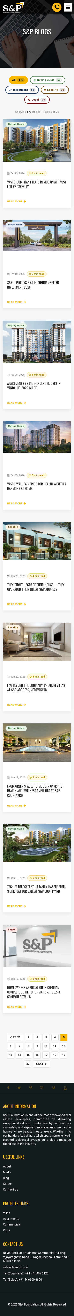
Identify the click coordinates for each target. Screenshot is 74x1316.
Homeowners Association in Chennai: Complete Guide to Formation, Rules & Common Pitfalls (33, 992)
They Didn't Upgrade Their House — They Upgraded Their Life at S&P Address (36, 587)
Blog (6, 1178)
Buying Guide (48, 79)
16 (37, 1054)
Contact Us (10, 1189)
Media (7, 1172)
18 (54, 1054)
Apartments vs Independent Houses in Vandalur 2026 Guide (33, 385)
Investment (23, 89)
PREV (16, 1037)
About (7, 1166)
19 (63, 1054)
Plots (6, 1230)
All (17, 79)
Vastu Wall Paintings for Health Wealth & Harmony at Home (37, 486)
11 (54, 1046)
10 (45, 1046)
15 (28, 1054)
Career (7, 1183)
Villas (6, 1213)
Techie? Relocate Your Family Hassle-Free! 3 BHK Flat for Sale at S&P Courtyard (36, 889)
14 (19, 1054)
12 (63, 1046)
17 (45, 1054)
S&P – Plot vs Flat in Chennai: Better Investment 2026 (33, 285)
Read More (14, 201)
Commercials (12, 1224)
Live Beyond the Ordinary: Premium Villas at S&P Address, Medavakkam (36, 687)
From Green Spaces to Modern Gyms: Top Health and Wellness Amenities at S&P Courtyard (35, 791)
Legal (38, 99)
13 (10, 1054)
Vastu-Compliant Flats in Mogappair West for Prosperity (36, 184)
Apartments (11, 1218)
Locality (55, 89)
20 (27, 1063)
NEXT (40, 1063)
